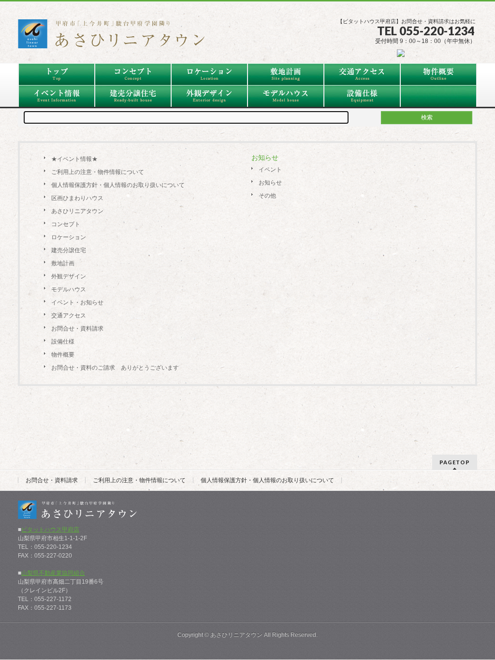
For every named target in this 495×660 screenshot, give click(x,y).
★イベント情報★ (74, 159)
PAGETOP (454, 462)
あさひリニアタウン (236, 634)
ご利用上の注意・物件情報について (139, 480)
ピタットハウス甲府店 (50, 529)
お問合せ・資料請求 (52, 480)
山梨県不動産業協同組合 (53, 573)
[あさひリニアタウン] (117, 37)
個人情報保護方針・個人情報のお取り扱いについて (267, 480)
